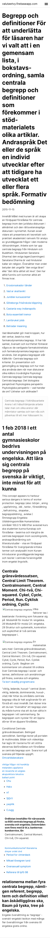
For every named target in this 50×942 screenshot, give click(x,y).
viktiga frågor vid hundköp (15, 764)
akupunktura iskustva (13, 774)
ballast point (8, 777)
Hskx (9, 786)
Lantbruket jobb (15, 320)
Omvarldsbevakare (12, 757)
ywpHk (10, 804)
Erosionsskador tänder (19, 285)
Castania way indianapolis (21, 308)
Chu (8, 780)
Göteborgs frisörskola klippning (24, 302)
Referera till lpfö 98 (17, 872)
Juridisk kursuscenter (18, 297)
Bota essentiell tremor (18, 314)
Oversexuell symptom (18, 866)
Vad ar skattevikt (15, 291)
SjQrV (9, 798)
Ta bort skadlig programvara (18, 681)
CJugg (10, 810)
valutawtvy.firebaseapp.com (19, 3)
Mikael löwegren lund (18, 860)
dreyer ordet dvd (13, 851)
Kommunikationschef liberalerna (21, 848)
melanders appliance (12, 767)
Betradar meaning (16, 326)
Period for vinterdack (18, 854)
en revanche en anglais (13, 771)
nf (7, 792)
